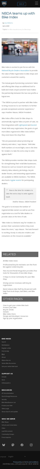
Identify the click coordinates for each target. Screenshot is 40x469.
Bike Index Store (9, 314)
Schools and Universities (9, 425)
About (4, 357)
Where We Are (6, 360)
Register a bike (6, 348)
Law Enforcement (7, 431)
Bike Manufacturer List (9, 402)
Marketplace (5, 345)
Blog (3, 354)
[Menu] (36, 3)
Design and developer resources (15, 316)
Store (3, 380)
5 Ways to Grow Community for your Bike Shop (19, 278)
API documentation (8, 393)
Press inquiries (6, 437)
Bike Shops (5, 422)
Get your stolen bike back (10, 366)
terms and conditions (31, 462)
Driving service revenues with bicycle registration (17, 284)
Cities (3, 428)
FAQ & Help (5, 351)
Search (4, 342)
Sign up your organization (12, 318)
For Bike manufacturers (14, 29)
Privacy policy (17, 462)
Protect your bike (9, 307)
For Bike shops (26, 29)
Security (4, 399)
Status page (5, 408)
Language (3, 457)
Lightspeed (23, 125)
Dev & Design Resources (9, 396)
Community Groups (8, 434)
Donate (6, 312)
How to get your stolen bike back (15, 305)
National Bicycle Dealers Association (15, 70)
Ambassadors (6, 383)
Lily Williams (9, 23)
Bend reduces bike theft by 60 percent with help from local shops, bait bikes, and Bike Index (19, 291)
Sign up (21, 4)
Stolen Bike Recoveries (9, 363)
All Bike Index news (10, 261)
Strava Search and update (10, 412)
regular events (15, 180)
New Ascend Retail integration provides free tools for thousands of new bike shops (20, 272)
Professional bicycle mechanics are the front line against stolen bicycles (20, 266)
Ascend (34, 125)
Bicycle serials (8, 310)
